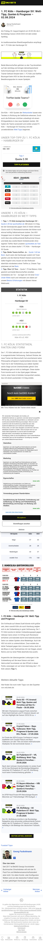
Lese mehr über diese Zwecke (14, 512)
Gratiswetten (33, 939)
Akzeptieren (21, 517)
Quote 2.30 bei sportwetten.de (12, 224)
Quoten (40, 939)
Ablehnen (21, 529)
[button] (40, 412)
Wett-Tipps (18, 130)
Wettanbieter (27, 113)
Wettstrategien (21, 932)
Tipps (2, 939)
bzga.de (38, 908)
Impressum (21, 928)
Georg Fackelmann (22, 851)
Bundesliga (25, 939)
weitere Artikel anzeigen (21, 836)
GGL (37, 924)
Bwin (17, 266)
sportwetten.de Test (32, 244)
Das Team (21, 930)
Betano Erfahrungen (14, 280)
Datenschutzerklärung (21, 926)
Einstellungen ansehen (21, 524)
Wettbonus (17, 939)
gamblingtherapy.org (8, 910)
